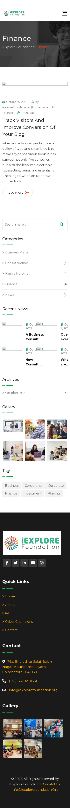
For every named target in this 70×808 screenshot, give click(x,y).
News (9, 295)
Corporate (56, 486)
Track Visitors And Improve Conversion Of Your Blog (28, 127)
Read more (15, 192)
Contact (11, 630)
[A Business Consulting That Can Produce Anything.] (12, 331)
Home (10, 596)
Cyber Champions (19, 622)
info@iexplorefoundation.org (33, 690)
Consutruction (16, 263)
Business (11, 486)
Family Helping (17, 273)
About (10, 605)
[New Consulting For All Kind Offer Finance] (12, 356)
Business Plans (16, 252)
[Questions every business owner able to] (47, 331)
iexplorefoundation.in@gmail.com (25, 107)
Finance (7, 113)
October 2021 (15, 393)
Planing (54, 493)
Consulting (33, 486)
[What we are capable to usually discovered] (47, 356)
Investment (33, 493)
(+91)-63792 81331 (23, 681)
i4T (7, 613)
